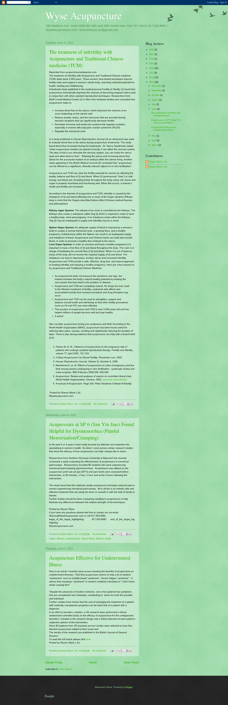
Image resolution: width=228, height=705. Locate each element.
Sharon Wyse (87, 538)
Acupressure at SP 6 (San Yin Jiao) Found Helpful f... (165, 121)
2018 (152, 49)
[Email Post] (113, 404)
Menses (60, 538)
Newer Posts (54, 662)
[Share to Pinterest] (131, 404)
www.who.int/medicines (115, 379)
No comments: (101, 404)
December (157, 86)
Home (93, 662)
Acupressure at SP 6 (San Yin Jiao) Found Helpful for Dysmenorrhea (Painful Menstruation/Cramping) (91, 431)
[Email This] (119, 404)
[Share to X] (125, 404)
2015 (152, 63)
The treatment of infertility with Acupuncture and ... (165, 114)
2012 (152, 77)
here (88, 639)
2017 (152, 54)
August (155, 100)
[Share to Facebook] (128, 404)
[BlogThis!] (122, 404)
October (156, 95)
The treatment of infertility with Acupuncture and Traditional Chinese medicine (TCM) (86, 58)
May (154, 136)
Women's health (103, 538)
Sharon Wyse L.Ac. (158, 161)
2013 (152, 72)
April (154, 140)
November (157, 90)
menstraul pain (73, 538)
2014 (152, 68)
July (154, 104)
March (155, 145)
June (154, 109)
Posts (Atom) (65, 669)
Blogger (129, 687)
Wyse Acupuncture (84, 15)
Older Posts (131, 662)
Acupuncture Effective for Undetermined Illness (163, 128)
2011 (152, 82)
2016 (152, 59)
